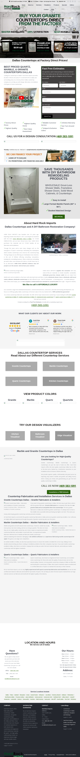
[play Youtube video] (21, 98)
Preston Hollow (20, 697)
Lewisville (13, 699)
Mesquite (22, 694)
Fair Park (67, 699)
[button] (75, 327)
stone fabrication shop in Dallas (22, 239)
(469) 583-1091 (50, 76)
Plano (11, 694)
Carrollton (48, 694)
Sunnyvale (47, 699)
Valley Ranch (65, 697)
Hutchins (32, 699)
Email (43, 88)
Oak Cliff (53, 699)
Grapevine (7, 699)
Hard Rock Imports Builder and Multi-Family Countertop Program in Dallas (69, 723)
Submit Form (47, 116)
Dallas (7, 694)
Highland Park (57, 697)
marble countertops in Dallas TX (27, 297)
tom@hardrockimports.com (12, 678)
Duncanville (26, 699)
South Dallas (60, 699)
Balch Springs (39, 699)
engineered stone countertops (45, 297)
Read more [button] (32, 334)
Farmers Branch (56, 694)
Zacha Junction (38, 697)
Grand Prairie (34, 694)
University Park (48, 697)
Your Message (46, 104)
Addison (64, 694)
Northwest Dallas (9, 697)
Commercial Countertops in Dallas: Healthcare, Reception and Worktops (69, 712)
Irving (27, 694)
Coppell (72, 697)
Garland (16, 694)
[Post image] (61, 708)
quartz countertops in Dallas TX (64, 297)
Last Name (62, 82)
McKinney (73, 699)
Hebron (19, 699)
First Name (45, 82)
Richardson (70, 694)
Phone (44, 96)
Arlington (41, 694)
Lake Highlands (29, 697)
